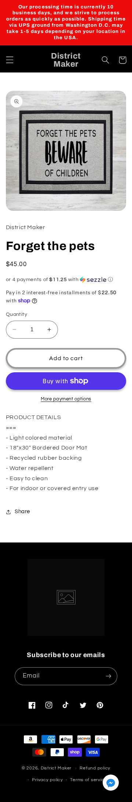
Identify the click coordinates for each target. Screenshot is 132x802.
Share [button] (22, 511)
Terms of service (88, 780)
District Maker (56, 768)
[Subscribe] (108, 676)
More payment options (66, 399)
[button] (9, 60)
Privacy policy (47, 780)
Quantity (16, 314)
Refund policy (95, 768)
